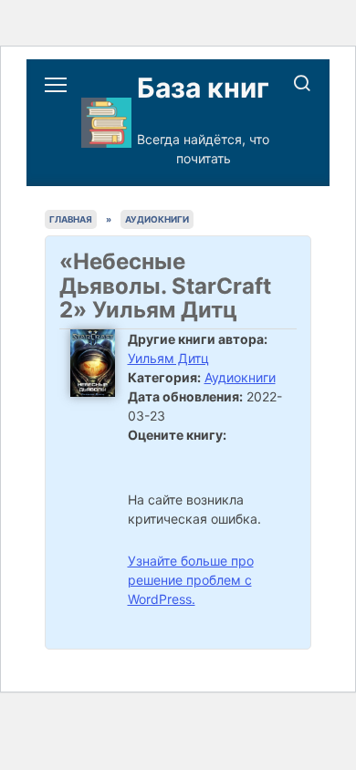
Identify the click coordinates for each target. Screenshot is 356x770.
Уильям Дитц (168, 358)
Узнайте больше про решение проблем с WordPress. (191, 580)
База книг (203, 87)
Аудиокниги (240, 377)
